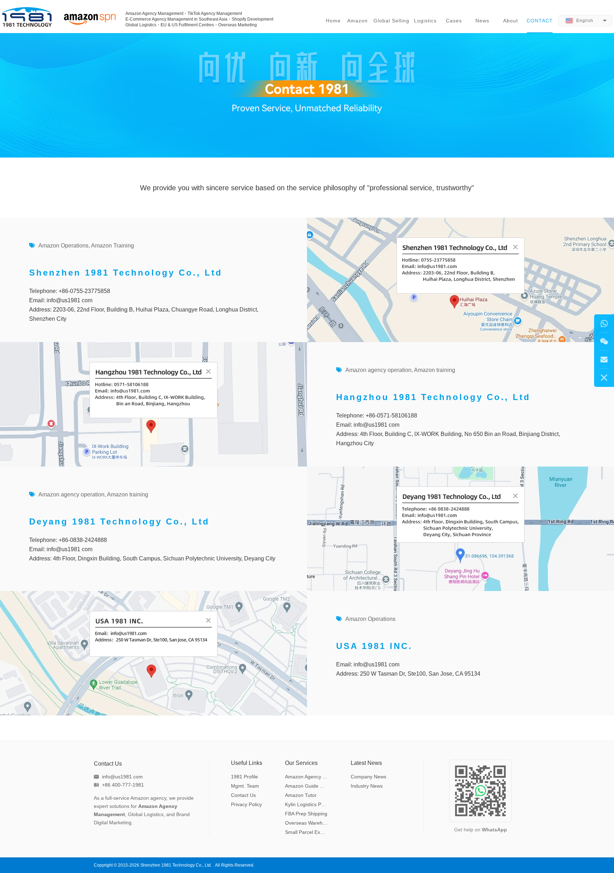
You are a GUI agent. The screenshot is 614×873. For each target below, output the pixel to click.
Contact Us (243, 795)
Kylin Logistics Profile (307, 804)
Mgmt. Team (245, 786)
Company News (368, 776)
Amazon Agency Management (307, 776)
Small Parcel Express (307, 832)
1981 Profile (244, 776)
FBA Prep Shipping (306, 813)
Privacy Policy (246, 804)
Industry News (367, 786)
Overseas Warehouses (307, 823)
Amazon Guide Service (307, 786)
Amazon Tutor (301, 795)
